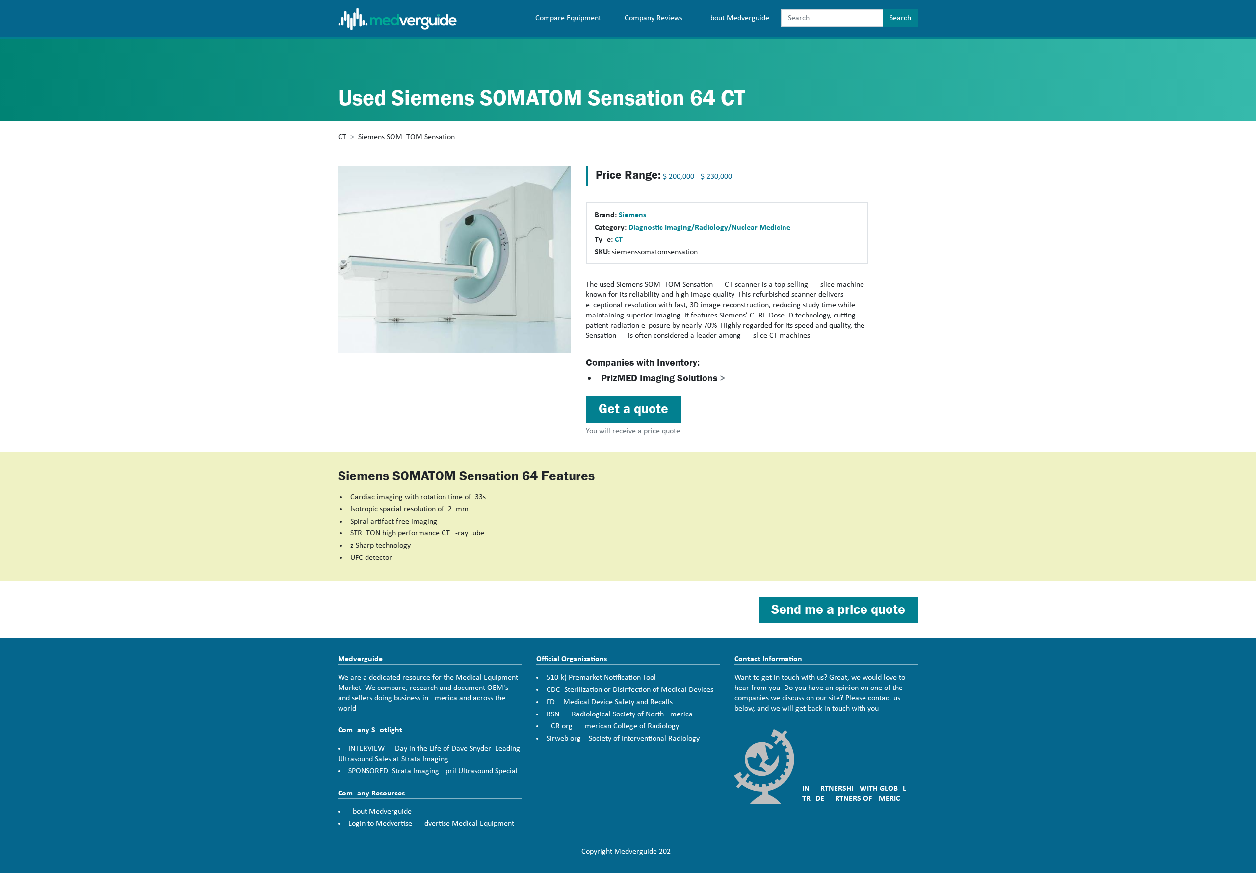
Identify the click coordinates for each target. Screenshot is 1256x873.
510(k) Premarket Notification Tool (601, 678)
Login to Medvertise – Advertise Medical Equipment (431, 824)
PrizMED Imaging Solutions (663, 378)
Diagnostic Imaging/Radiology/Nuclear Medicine (709, 228)
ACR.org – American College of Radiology (613, 726)
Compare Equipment (568, 18)
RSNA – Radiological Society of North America (620, 714)
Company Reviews (653, 18)
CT (342, 137)
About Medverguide (737, 18)
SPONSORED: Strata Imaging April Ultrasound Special (433, 771)
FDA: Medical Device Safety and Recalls (610, 702)
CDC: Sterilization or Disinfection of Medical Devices (630, 690)
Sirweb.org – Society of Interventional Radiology (623, 738)
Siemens (632, 215)
